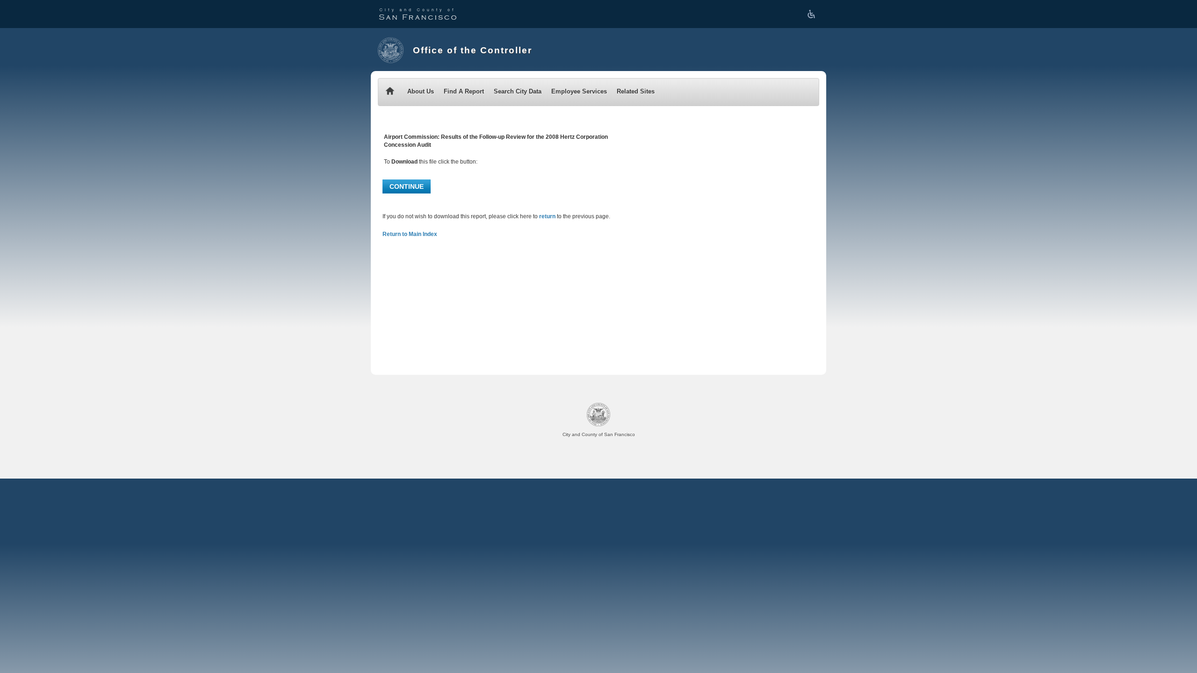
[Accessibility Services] (813, 14)
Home (390, 91)
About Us (420, 91)
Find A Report (464, 91)
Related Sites (636, 91)
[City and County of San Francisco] (417, 14)
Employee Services (579, 91)
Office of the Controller (472, 50)
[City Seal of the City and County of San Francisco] (391, 50)
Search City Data (517, 91)
